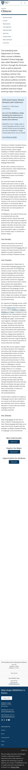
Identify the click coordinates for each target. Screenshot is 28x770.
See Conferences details (9, 137)
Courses (5, 20)
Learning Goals (7, 27)
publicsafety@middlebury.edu (8, 716)
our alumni (9, 420)
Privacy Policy (15, 767)
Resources (5, 33)
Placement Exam (7, 30)
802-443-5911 (11, 715)
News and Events (7, 39)
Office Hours (14, 442)
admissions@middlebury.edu (7, 711)
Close (23, 750)
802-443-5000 (4, 706)
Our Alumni (6, 43)
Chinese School (11, 308)
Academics (3, 8)
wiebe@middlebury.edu (14, 684)
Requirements (6, 24)
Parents (3, 741)
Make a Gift (7, 698)
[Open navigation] (25, 3)
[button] (21, 3)
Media (2, 745)
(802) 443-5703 (14, 682)
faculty (19, 248)
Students (3, 730)
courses (18, 266)
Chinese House (7, 36)
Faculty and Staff (7, 17)
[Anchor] (12, 239)
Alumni (2, 733)
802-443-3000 (10, 709)
